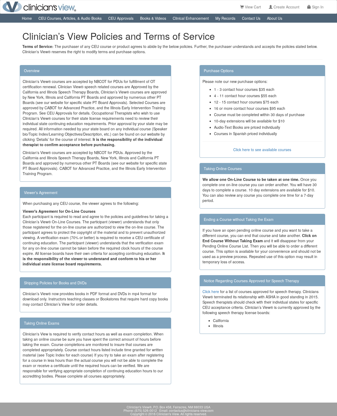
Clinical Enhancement (191, 18)
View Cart (252, 6)
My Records (225, 18)
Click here (210, 291)
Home (27, 18)
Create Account (285, 6)
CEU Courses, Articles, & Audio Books (70, 18)
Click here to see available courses (262, 149)
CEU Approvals (120, 18)
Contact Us (251, 18)
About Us (274, 18)
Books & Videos (153, 18)
